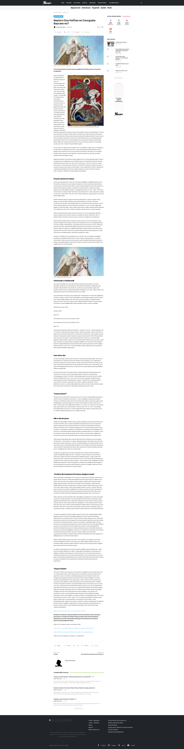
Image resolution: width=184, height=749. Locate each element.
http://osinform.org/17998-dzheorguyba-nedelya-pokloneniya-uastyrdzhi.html (74, 628)
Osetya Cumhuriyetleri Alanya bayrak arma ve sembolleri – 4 (74, 677)
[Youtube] (128, 745)
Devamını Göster (78, 708)
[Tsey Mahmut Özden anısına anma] (110, 65)
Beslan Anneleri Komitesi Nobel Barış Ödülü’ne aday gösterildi (74, 688)
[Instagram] (109, 745)
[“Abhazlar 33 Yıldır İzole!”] (110, 72)
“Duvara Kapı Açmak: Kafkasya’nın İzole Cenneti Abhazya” (121, 58)
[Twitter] (119, 745)
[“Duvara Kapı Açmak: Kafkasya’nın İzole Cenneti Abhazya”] (110, 58)
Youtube (133, 745)
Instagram (114, 745)
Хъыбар (56, 654)
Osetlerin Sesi (65, 12)
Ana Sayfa (56, 12)
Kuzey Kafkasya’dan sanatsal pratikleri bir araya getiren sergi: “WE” (122, 51)
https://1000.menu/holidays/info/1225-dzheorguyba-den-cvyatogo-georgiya (73, 632)
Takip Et (119, 19)
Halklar (60, 12)
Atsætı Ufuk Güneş (60, 27)
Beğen (110, 19)
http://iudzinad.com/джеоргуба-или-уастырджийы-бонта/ (69, 611)
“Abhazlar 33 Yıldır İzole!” (121, 70)
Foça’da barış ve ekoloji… (121, 42)
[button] (141, 2)
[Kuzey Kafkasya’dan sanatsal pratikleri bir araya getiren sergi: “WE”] (110, 51)
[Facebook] (98, 745)
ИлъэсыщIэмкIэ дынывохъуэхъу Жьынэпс (92, 654)
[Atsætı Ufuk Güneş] (55, 27)
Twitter (123, 745)
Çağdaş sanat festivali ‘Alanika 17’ (65, 699)
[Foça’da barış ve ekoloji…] (110, 44)
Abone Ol (111, 28)
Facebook (103, 745)
